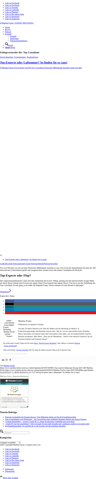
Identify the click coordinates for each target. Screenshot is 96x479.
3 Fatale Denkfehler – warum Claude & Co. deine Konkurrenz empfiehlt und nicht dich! (40, 422)
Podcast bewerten (51, 264)
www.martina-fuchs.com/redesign (15, 354)
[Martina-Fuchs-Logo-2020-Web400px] (17, 23)
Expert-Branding (6, 57)
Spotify (23, 264)
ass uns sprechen (22, 350)
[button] (9, 301)
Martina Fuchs (9, 366)
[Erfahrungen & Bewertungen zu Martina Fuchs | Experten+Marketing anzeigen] (14, 407)
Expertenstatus (20, 57)
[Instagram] (7, 360)
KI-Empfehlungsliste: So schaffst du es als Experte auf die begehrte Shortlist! (35, 426)
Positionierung (32, 57)
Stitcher (41, 264)
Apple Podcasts (32, 264)
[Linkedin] (3, 360)
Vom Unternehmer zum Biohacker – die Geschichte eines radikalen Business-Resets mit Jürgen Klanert (45, 419)
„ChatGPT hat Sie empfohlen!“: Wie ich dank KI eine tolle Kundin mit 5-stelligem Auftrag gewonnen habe (47, 424)
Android (3, 264)
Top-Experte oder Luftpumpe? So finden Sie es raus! (33, 62)
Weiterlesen (4, 292)
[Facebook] (10, 360)
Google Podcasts (13, 264)
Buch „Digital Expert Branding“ (45, 343)
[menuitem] (50, 27)
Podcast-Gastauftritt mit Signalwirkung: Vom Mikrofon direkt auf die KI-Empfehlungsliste (40, 417)
